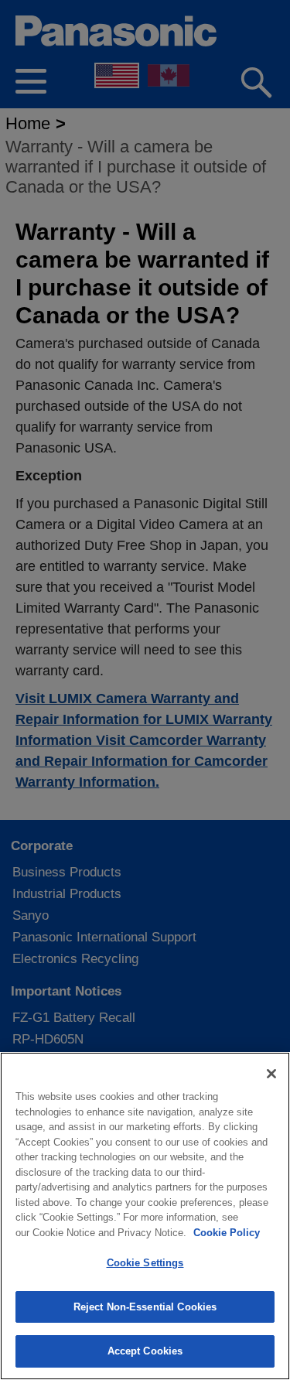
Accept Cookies (145, 1351)
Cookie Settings (145, 1263)
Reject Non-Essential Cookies (145, 1307)
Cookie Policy (226, 1232)
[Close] (271, 1074)
